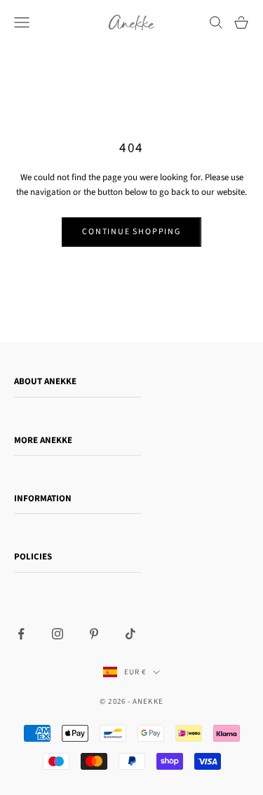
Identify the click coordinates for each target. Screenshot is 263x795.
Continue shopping (131, 232)
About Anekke (45, 381)
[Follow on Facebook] (21, 634)
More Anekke (43, 440)
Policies (33, 556)
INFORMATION (43, 498)
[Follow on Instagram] (57, 634)
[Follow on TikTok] (130, 634)
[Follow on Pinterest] (94, 634)
